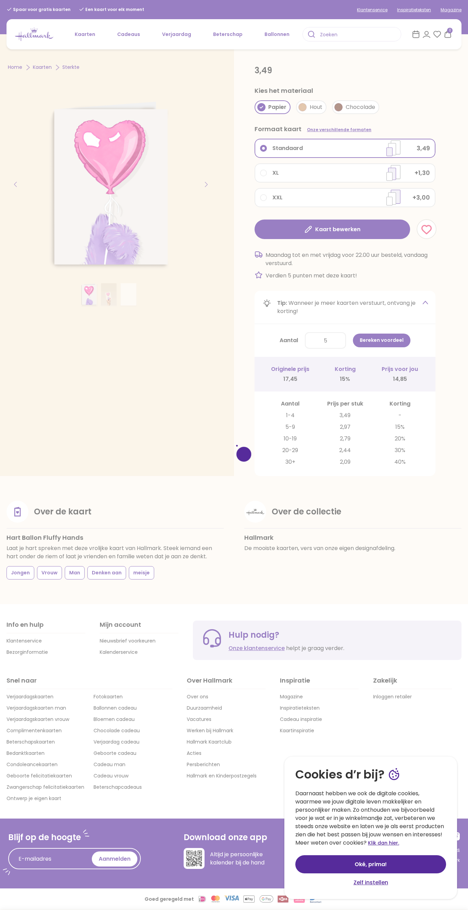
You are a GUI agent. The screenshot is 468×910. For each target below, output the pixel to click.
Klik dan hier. (383, 842)
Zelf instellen (371, 882)
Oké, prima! (371, 864)
